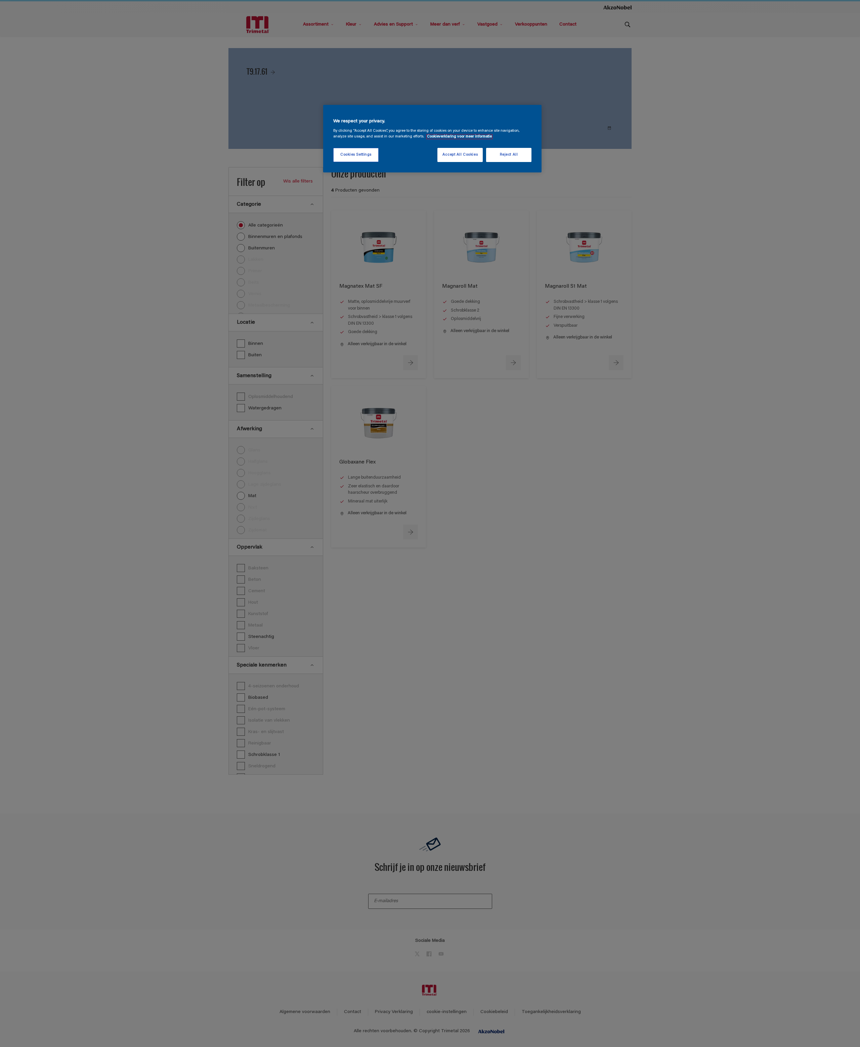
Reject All (509, 155)
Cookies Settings (356, 155)
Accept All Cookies (460, 155)
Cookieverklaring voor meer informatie (459, 136)
